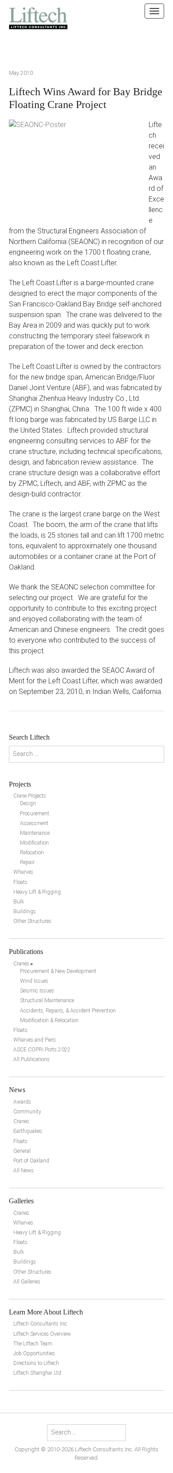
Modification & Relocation (49, 1020)
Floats (20, 882)
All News (23, 1170)
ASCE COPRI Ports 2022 (42, 1050)
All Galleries (26, 1282)
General (22, 1151)
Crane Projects (29, 796)
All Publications (31, 1059)
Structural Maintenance (47, 1000)
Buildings (24, 911)
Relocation (32, 852)
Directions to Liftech (36, 1363)
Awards (22, 1102)
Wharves (23, 872)
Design (28, 803)
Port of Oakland (31, 1161)
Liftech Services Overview (42, 1334)
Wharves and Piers (34, 1040)
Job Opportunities (34, 1353)
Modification (34, 843)
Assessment (34, 823)
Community (27, 1112)
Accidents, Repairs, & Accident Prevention (68, 1011)
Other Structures (32, 921)
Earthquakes (27, 1131)
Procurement (34, 813)
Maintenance (35, 833)
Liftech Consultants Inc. (40, 1324)
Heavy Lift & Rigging (37, 892)
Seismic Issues (37, 991)
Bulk (18, 902)
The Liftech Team (32, 1344)
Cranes (21, 1121)
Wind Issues (34, 981)
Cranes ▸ (23, 964)
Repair (27, 862)
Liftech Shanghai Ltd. (38, 1373)
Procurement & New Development (58, 971)
